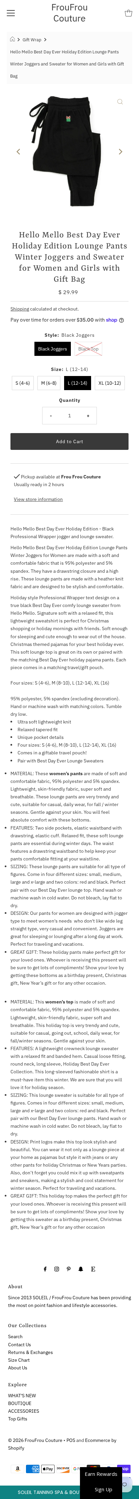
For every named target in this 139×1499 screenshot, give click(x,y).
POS (70, 1440)
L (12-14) (77, 383)
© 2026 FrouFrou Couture (35, 1440)
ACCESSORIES (23, 1411)
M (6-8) (49, 383)
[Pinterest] (69, 1268)
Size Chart (19, 1360)
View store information (38, 499)
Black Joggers (52, 348)
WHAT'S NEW (22, 1395)
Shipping (19, 309)
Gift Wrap (32, 40)
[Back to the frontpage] (13, 40)
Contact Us (19, 1344)
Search (15, 1336)
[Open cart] (128, 12)
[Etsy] (93, 1268)
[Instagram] (56, 1268)
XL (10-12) (110, 383)
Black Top (88, 348)
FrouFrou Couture (69, 12)
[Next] (120, 151)
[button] (69, 1492)
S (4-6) (23, 383)
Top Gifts (17, 1418)
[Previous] (18, 151)
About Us (17, 1367)
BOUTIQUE (19, 1403)
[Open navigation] (11, 12)
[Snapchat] (80, 1268)
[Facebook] (45, 1268)
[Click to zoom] (120, 101)
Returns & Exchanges (30, 1352)
